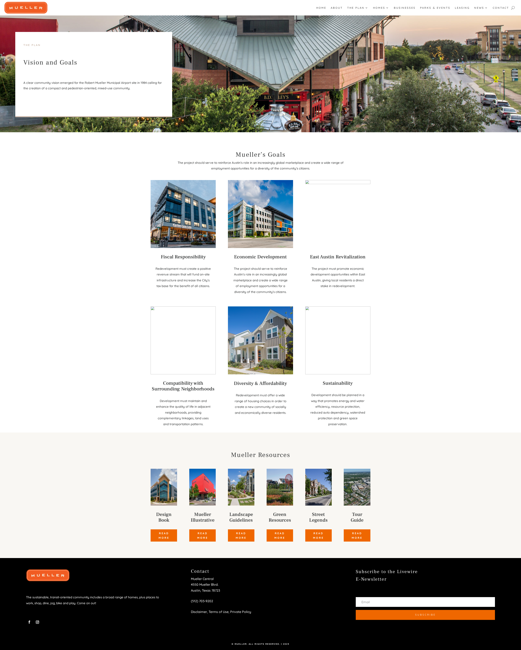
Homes (379, 7)
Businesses (405, 7)
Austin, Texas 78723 (205, 590)
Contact (501, 7)
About (337, 7)
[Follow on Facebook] (29, 622)
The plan (355, 7)
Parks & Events (435, 7)
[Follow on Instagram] (37, 622)
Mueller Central (202, 579)
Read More (164, 535)
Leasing (462, 7)
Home (321, 7)
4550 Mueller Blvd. (205, 584)
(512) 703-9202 (202, 601)
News (479, 7)
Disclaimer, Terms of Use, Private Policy (221, 612)
